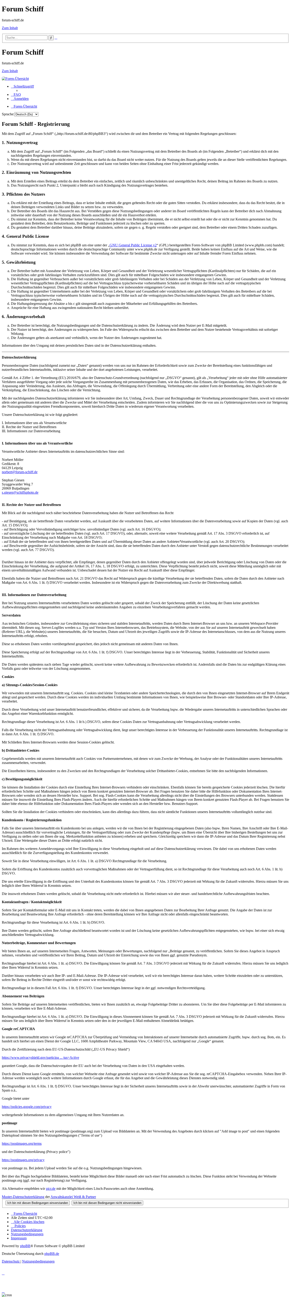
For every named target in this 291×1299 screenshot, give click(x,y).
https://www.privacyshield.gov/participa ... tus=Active (40, 1057)
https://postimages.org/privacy (23, 1160)
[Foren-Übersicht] (15, 79)
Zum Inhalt (10, 28)
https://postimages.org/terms (22, 1143)
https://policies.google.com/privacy (27, 1107)
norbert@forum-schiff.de (20, 472)
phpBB (25, 1246)
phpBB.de (51, 1254)
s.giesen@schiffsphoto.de (20, 492)
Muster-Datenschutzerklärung (23, 1197)
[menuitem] (16, 94)
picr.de (50, 1188)
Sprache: (8, 114)
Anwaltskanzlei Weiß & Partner (73, 1197)
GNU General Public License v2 (133, 245)
